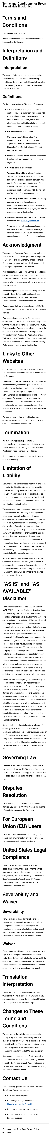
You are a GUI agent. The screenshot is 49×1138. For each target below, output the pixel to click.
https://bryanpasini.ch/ (30, 220)
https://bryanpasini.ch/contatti (19, 1104)
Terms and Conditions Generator (24, 193)
